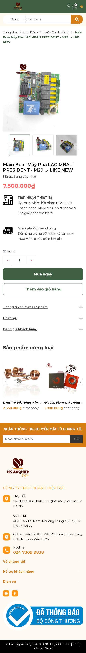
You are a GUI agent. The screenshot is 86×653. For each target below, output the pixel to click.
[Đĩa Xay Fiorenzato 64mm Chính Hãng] (63, 379)
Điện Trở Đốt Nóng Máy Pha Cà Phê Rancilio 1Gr (22, 402)
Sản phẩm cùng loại (28, 348)
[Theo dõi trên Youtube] (6, 593)
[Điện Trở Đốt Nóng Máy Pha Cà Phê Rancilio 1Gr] (22, 379)
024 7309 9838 (28, 552)
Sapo (48, 648)
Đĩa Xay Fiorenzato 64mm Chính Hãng (63, 402)
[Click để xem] (43, 91)
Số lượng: (9, 251)
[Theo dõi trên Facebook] (15, 593)
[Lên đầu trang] (79, 646)
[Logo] (18, 6)
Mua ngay (43, 274)
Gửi (76, 439)
